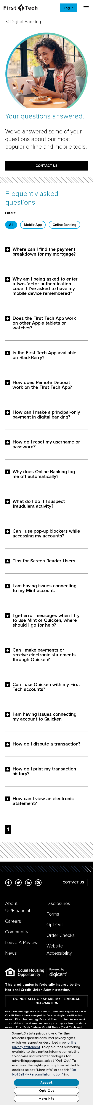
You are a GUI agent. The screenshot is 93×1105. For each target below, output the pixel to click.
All (11, 225)
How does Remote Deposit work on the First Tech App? (42, 385)
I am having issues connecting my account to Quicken (45, 717)
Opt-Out (46, 1090)
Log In (69, 8)
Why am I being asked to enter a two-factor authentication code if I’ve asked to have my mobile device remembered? (45, 286)
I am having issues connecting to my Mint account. (45, 588)
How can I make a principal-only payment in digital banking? (46, 415)
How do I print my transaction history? (44, 771)
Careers (13, 921)
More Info (47, 1098)
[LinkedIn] (28, 882)
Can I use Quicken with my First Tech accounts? (46, 687)
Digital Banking (25, 22)
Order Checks (60, 935)
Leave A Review (21, 943)
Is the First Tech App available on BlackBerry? (44, 355)
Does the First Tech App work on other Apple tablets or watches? (44, 323)
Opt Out (54, 925)
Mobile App (33, 225)
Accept (46, 1082)
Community (16, 932)
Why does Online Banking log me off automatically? (44, 474)
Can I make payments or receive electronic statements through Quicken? (44, 655)
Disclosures (58, 903)
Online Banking (64, 225)
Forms (52, 914)
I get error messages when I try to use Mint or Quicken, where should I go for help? (46, 620)
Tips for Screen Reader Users (44, 561)
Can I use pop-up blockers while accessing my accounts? (46, 534)
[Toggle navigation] (86, 7)
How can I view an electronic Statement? (43, 801)
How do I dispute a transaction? (46, 744)
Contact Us (46, 166)
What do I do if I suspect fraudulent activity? (39, 504)
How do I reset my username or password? (46, 444)
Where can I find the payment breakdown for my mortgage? (44, 252)
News (11, 953)
